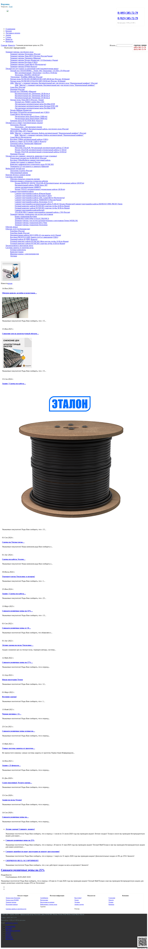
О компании (10, 29)
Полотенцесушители (12, 904)
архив (10, 283)
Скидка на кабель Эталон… (13, 559)
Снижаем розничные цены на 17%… (17, 662)
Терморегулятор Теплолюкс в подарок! (18, 577)
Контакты (9, 41)
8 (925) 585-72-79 (128, 18)
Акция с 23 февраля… (11, 765)
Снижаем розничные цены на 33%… (17, 611)
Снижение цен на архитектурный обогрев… (20, 334)
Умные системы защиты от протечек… (18, 748)
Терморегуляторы (11, 902)
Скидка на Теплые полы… (13, 542)
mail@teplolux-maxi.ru (11, 923)
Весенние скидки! (9, 697)
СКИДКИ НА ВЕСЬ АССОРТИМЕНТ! (22, 861)
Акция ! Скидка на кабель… (14, 384)
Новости (9, 39)
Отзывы (111, 902)
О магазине (112, 898)
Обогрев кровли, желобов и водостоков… (19, 293)
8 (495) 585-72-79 (128, 12)
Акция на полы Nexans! (12, 800)
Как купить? (78, 898)
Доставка (77, 902)
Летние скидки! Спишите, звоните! (20, 829)
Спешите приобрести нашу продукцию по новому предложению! (33, 852)
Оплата (76, 900)
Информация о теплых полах (48, 904)
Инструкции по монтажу (47, 902)
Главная (4, 45)
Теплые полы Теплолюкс (13, 898)
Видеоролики (44, 900)
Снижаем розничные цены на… (15, 817)
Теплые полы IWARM (12, 900)
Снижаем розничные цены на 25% (20, 840)
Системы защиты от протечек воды (16, 909)
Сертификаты (44, 898)
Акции (8, 35)
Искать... (113, 45)
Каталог (9, 31)
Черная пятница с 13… (11, 714)
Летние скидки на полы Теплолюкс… (17, 645)
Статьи (8, 37)
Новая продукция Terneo (12, 680)
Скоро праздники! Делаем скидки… (17, 783)
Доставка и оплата (13, 33)
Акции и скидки (79, 904)
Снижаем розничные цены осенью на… (18, 731)
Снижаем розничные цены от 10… (16, 628)
